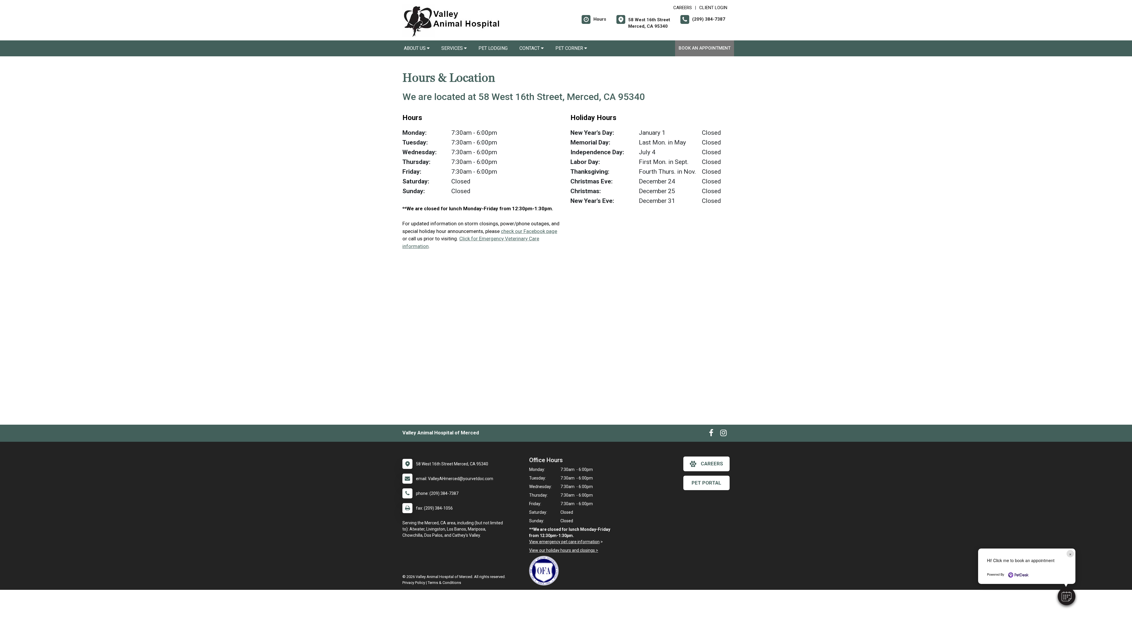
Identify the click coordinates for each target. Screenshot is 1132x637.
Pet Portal (706, 483)
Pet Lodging (493, 48)
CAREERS (682, 7)
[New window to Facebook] (711, 434)
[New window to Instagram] (723, 434)
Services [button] (452, 48)
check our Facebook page (529, 231)
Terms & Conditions (444, 582)
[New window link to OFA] (545, 570)
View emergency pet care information (564, 541)
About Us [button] (415, 48)
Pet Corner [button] (569, 48)
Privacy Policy (413, 582)
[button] (1066, 596)
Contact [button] (530, 48)
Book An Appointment (704, 48)
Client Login (713, 7)
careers (712, 464)
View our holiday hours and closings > (563, 550)
